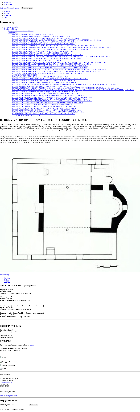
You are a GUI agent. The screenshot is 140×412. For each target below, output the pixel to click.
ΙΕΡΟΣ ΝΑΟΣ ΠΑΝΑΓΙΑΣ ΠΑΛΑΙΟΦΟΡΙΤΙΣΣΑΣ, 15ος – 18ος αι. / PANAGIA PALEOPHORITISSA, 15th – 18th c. (52, 101)
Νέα (5, 17)
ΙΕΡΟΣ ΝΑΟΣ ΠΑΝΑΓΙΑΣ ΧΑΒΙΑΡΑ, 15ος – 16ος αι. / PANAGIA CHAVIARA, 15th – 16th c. (44, 106)
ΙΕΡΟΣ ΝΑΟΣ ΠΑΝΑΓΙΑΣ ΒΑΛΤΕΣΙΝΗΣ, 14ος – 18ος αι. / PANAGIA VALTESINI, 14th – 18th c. (45, 93)
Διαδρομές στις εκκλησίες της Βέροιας (20, 31)
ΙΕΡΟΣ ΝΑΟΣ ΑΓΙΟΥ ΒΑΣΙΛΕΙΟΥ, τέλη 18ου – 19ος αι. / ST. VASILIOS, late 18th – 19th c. (43, 51)
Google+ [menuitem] (7, 282)
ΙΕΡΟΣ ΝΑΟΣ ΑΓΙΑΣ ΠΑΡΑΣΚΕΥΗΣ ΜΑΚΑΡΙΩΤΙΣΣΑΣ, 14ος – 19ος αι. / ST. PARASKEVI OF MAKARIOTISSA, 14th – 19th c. (56, 40)
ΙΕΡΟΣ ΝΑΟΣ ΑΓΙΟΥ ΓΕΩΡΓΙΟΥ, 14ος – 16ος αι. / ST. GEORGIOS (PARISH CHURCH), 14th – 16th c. (47, 55)
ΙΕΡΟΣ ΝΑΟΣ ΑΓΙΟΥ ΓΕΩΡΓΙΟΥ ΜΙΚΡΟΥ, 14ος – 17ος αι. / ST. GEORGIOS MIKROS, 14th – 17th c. (47, 58)
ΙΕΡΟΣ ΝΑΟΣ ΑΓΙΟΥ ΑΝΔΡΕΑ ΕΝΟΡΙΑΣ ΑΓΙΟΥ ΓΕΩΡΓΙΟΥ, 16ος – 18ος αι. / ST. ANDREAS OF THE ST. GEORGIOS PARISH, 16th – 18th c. (61, 47)
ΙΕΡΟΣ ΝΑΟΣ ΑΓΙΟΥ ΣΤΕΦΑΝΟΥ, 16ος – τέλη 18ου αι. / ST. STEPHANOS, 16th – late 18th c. (44, 82)
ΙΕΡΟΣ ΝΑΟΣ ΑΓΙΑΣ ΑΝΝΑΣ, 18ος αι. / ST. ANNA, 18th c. (32, 34)
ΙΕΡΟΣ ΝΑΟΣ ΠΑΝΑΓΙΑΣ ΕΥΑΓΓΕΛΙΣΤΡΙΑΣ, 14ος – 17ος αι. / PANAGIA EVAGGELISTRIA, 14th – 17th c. (49, 99)
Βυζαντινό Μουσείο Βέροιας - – (10, 8)
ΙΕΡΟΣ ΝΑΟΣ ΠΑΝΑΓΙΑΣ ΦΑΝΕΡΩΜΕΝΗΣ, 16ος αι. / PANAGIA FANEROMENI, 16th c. (43, 104)
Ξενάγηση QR (13, 33)
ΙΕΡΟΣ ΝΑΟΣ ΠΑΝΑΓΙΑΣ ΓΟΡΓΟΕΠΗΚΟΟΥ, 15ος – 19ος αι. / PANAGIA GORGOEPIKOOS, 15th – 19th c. (49, 95)
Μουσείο (7, 11)
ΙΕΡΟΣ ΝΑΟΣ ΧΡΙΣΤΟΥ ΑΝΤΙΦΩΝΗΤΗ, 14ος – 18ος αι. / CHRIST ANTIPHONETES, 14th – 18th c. (46, 110)
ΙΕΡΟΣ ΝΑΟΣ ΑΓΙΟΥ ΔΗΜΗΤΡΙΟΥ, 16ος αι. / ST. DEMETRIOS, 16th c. (36, 60)
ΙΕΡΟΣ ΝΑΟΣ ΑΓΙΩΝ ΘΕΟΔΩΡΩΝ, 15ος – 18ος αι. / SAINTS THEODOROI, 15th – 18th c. (43, 44)
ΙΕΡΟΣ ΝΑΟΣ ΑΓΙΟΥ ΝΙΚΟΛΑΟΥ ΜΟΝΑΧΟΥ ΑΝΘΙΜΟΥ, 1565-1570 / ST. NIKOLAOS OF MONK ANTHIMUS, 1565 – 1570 (56, 71)
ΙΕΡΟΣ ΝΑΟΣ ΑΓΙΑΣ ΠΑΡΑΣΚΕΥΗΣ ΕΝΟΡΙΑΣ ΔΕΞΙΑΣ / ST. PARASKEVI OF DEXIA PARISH (46, 38)
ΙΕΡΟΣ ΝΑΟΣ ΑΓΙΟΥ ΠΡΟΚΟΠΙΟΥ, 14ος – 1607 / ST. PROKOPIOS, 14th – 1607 (40, 77)
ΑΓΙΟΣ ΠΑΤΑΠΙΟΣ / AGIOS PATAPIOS (26, 115)
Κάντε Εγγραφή (5, 405)
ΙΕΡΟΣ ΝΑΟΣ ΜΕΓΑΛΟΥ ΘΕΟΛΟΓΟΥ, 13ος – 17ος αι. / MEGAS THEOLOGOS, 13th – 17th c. (44, 86)
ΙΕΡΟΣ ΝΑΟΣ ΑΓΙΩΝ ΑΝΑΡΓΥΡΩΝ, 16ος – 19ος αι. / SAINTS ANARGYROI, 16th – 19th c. (44, 42)
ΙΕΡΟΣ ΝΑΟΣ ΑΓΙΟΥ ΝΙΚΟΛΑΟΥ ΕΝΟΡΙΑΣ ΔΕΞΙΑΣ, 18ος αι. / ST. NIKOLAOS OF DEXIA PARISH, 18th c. (50, 66)
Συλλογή (7, 13)
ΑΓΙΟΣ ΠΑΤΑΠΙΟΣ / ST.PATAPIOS (24, 75)
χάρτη (31, 345)
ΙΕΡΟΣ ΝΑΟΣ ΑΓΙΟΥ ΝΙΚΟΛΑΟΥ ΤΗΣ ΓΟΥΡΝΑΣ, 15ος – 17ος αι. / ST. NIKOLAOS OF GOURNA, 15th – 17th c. (51, 64)
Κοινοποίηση (4, 274)
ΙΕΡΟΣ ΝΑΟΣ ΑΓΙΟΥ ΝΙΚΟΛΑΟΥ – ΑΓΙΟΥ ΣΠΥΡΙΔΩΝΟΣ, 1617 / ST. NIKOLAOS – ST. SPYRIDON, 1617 (49, 68)
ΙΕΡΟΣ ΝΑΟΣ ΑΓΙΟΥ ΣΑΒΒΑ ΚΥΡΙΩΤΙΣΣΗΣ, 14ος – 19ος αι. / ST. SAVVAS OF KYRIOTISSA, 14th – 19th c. (50, 79)
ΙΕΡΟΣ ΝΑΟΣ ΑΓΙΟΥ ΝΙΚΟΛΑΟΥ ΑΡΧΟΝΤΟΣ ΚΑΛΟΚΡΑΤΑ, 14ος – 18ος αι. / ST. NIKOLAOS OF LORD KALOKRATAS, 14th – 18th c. (60, 62)
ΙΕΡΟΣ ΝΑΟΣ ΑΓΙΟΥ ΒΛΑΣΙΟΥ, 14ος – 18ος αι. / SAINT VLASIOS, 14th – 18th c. (40, 53)
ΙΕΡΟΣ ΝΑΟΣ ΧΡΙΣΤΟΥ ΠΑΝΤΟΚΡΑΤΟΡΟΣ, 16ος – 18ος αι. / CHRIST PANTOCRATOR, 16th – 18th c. (48, 112)
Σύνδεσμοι (7, 2)
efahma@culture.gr (6, 382)
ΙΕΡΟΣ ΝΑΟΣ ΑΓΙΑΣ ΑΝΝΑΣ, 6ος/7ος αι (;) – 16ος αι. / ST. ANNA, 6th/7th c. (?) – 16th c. (42, 36)
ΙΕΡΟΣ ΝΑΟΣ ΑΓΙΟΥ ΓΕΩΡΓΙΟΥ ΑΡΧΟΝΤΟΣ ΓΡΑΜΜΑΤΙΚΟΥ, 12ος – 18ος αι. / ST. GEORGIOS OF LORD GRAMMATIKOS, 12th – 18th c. (61, 57)
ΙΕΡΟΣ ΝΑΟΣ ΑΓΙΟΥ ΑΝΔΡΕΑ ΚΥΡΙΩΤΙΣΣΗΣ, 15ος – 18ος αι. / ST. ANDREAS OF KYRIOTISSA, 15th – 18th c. (51, 49)
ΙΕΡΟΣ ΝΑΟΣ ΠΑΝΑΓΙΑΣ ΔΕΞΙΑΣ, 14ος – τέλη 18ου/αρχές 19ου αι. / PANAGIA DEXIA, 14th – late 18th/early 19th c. (52, 97)
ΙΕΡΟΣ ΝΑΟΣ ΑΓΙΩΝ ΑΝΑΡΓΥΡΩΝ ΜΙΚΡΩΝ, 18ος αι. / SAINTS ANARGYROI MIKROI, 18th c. (46, 92)
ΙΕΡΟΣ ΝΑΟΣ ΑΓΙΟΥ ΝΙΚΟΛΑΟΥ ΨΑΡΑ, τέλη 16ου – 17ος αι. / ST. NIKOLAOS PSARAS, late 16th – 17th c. (49, 73)
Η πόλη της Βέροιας (10, 29)
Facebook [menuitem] (7, 278)
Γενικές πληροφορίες (11, 27)
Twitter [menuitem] (6, 280)
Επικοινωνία (8, 4)
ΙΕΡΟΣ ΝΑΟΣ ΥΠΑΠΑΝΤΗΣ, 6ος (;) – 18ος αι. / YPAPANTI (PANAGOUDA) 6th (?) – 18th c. (44, 108)
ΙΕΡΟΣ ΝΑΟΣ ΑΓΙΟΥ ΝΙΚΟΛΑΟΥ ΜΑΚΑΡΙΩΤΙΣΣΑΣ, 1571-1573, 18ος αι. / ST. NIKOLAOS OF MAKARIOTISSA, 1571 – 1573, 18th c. (59, 69)
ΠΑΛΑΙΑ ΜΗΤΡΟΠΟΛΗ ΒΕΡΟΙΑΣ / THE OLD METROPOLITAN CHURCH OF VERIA (43, 114)
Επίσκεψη (7, 15)
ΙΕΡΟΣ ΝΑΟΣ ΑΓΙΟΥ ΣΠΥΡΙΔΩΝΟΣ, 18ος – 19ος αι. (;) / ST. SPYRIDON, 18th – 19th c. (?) (43, 80)
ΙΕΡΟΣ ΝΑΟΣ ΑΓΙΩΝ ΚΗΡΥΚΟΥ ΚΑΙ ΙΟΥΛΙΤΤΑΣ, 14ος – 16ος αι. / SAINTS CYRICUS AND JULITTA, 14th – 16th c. (53, 45)
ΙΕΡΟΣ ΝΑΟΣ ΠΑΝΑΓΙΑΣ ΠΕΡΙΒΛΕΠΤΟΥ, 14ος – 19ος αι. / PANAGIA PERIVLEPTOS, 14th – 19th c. (47, 103)
